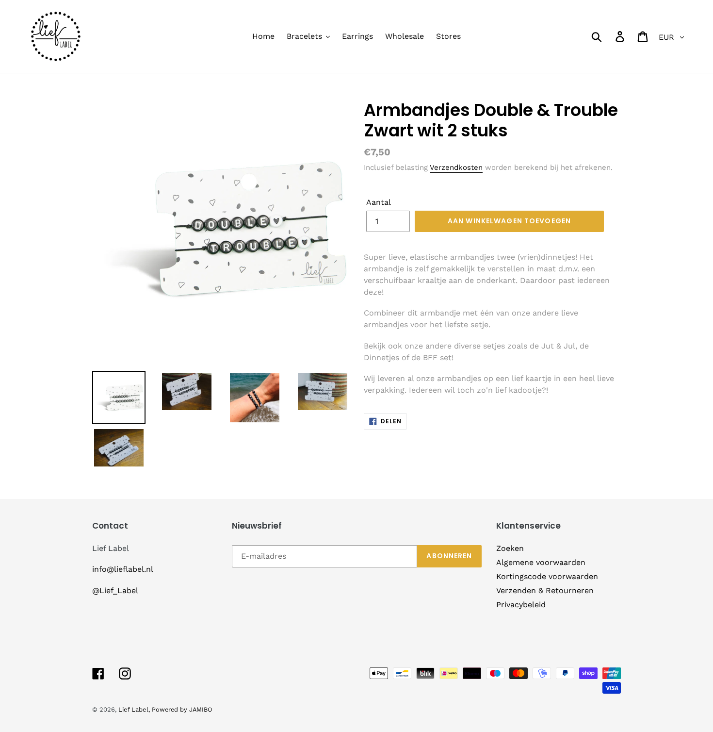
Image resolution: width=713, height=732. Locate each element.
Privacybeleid (521, 604)
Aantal (378, 202)
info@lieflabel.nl (122, 569)
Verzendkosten (456, 167)
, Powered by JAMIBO (180, 709)
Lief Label (133, 709)
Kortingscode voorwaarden (547, 576)
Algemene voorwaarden (540, 562)
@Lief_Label (115, 590)
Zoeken (510, 548)
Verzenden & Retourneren (545, 590)
